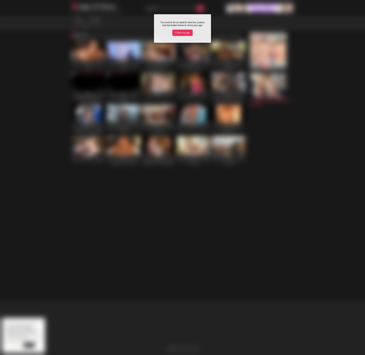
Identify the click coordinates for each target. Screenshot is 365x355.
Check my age (182, 32)
